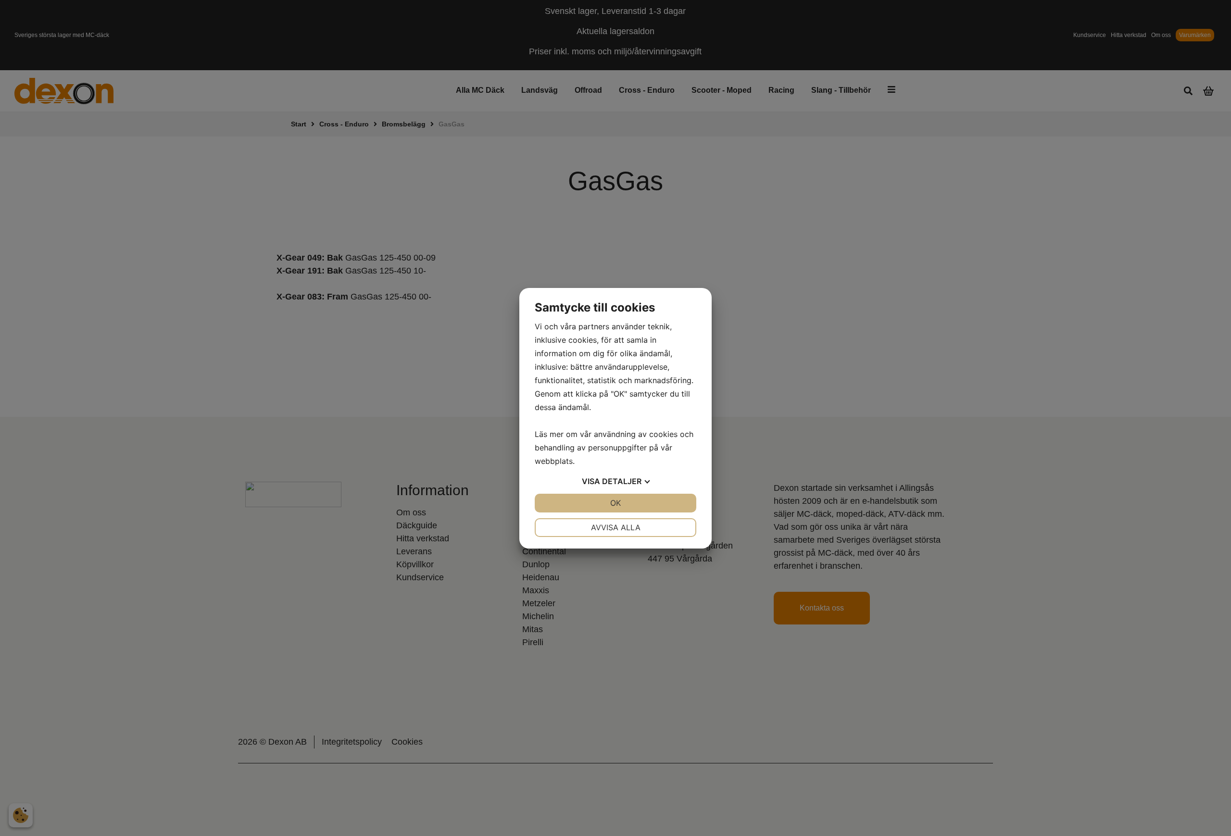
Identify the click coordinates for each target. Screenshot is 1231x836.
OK (615, 503)
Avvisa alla (616, 527)
